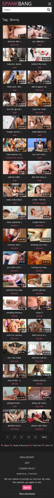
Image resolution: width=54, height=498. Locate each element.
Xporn (7, 445)
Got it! (27, 487)
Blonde (15, 316)
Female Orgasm (39, 203)
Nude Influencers (21, 445)
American (15, 44)
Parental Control (27, 474)
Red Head (15, 429)
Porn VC (49, 445)
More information (27, 493)
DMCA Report (27, 457)
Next (44, 437)
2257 (27, 463)
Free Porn (37, 445)
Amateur (15, 225)
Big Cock (39, 112)
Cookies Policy (27, 468)
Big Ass (39, 338)
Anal (39, 44)
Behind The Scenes (14, 157)
